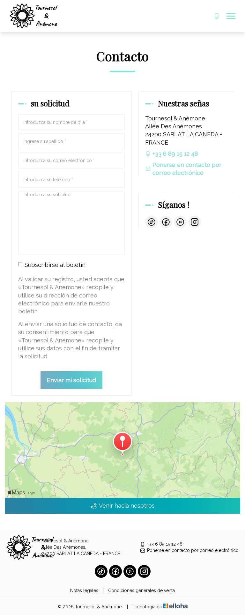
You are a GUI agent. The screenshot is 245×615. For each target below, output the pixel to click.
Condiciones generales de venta (141, 590)
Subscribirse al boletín (55, 264)
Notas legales (84, 590)
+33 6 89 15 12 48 (164, 544)
